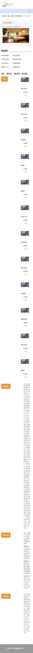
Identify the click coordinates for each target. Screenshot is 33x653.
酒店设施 (17, 73)
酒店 (12, 16)
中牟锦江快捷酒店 (5, 59)
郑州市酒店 (18, 16)
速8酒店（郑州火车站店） (5, 67)
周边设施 (24, 73)
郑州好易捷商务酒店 (5, 55)
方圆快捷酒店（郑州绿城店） (17, 63)
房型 (2, 73)
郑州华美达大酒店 (5, 63)
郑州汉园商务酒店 (17, 55)
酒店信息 (9, 73)
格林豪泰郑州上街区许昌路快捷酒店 (17, 67)
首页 (8, 16)
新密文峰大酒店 (17, 59)
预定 (25, 377)
